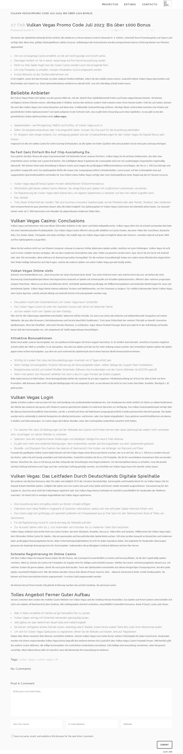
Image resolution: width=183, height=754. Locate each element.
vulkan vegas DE (47, 659)
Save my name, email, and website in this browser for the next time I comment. (54, 736)
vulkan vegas (60, 116)
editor (121, 30)
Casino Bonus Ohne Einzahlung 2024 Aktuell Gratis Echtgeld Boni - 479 (74, 30)
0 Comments (135, 30)
